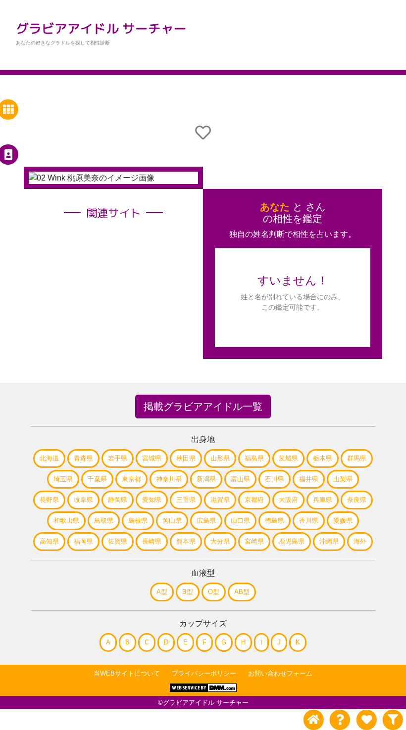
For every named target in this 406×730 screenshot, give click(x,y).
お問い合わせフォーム (280, 673)
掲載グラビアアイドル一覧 (203, 406)
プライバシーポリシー (204, 673)
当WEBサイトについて (127, 673)
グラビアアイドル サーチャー (101, 28)
